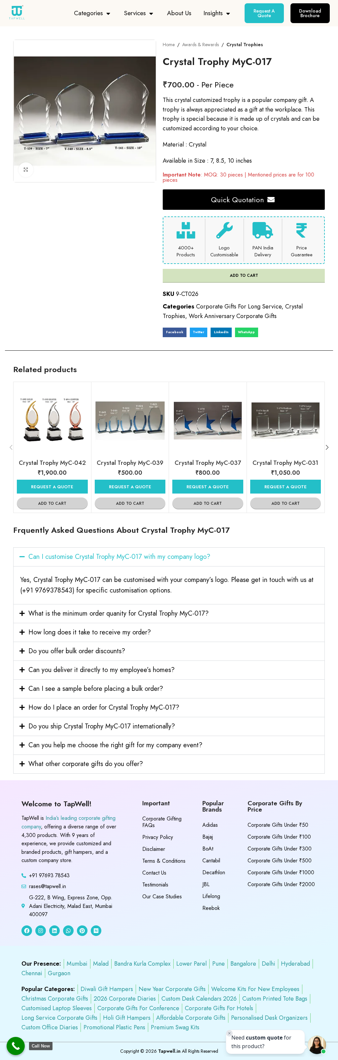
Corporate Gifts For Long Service (239, 306)
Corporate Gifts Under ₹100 (279, 837)
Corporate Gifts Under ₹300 (280, 848)
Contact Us (154, 873)
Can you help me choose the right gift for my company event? (115, 745)
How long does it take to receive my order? (89, 632)
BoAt (207, 848)
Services (135, 13)
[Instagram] (40, 930)
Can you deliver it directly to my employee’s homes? (101, 670)
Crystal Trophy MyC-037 (208, 463)
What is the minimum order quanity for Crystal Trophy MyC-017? (118, 613)
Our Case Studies (162, 896)
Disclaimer (153, 849)
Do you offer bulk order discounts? (76, 651)
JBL (206, 884)
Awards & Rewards (200, 44)
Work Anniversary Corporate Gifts (233, 316)
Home (169, 44)
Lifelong (211, 896)
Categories (88, 13)
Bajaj (207, 837)
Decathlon (213, 872)
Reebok (211, 908)
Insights (213, 13)
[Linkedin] (54, 930)
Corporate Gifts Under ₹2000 (281, 884)
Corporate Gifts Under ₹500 (280, 860)
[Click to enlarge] (25, 169)
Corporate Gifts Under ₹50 (278, 825)
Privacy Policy (157, 837)
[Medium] (96, 930)
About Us (179, 13)
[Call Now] (16, 1046)
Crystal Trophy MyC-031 (285, 463)
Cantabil (211, 860)
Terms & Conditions (164, 861)
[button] (174, 332)
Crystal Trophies (244, 44)
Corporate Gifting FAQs (162, 822)
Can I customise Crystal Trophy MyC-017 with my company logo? (119, 557)
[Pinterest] (82, 930)
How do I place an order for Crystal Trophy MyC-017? (103, 707)
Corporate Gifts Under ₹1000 (281, 872)
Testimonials (155, 884)
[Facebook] (26, 930)
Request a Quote (52, 487)
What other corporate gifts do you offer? (85, 764)
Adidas (210, 825)
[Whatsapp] (68, 930)
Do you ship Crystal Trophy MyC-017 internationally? (101, 726)
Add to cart (244, 275)
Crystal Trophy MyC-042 (52, 463)
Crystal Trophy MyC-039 (130, 463)
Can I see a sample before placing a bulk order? (95, 688)
